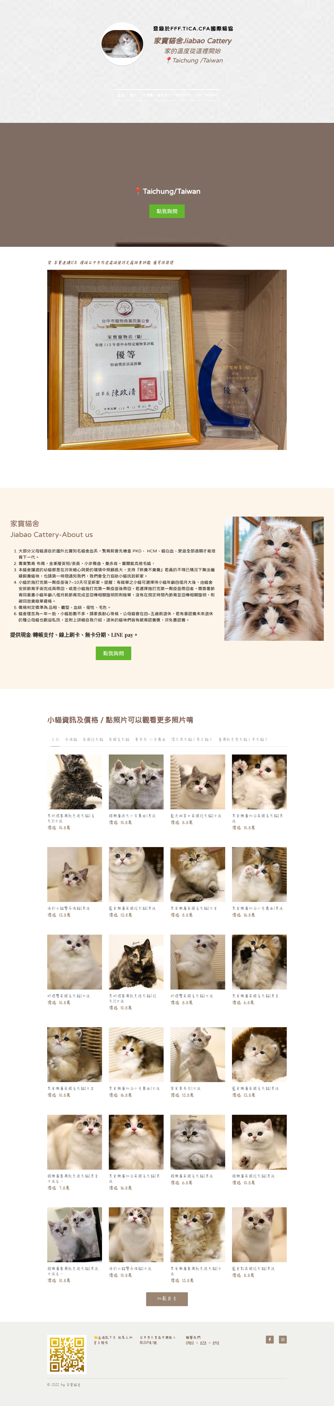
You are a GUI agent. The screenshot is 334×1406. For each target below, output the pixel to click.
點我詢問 (167, 211)
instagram (206, 95)
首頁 (120, 95)
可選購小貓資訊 (155, 95)
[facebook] (270, 1340)
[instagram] (283, 1340)
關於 (133, 95)
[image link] (67, 1354)
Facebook (182, 95)
